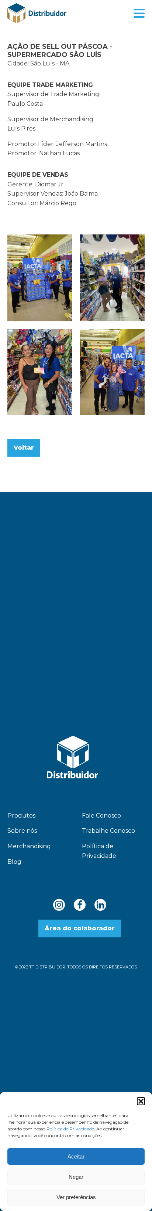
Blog (14, 861)
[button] (141, 1101)
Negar (76, 1177)
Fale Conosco (101, 815)
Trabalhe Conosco (108, 830)
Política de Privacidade (70, 1128)
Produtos (21, 815)
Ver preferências (76, 1197)
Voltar (24, 447)
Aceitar (76, 1156)
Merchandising (29, 846)
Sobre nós (22, 830)
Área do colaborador (80, 928)
